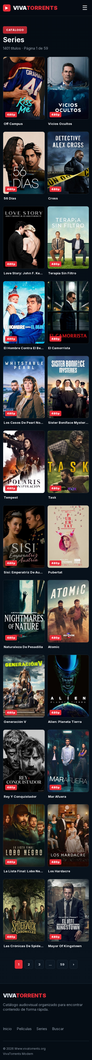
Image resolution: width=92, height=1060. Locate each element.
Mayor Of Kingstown (65, 946)
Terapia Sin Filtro (62, 273)
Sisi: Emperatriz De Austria (25, 572)
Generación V (15, 722)
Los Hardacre (59, 871)
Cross (53, 198)
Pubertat (55, 572)
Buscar (58, 1028)
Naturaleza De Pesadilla (23, 647)
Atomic (53, 647)
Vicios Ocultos (60, 124)
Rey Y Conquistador (20, 796)
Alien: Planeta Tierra (65, 722)
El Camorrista (59, 348)
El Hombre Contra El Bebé (24, 348)
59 (62, 964)
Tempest (11, 497)
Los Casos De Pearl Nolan (24, 422)
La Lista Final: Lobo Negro (25, 871)
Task (52, 497)
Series (42, 1028)
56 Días (10, 198)
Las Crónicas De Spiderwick (27, 946)
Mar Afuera (57, 796)
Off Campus (13, 124)
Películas (24, 1028)
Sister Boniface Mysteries (69, 422)
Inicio (7, 1028)
